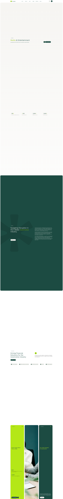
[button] (14, 364)
